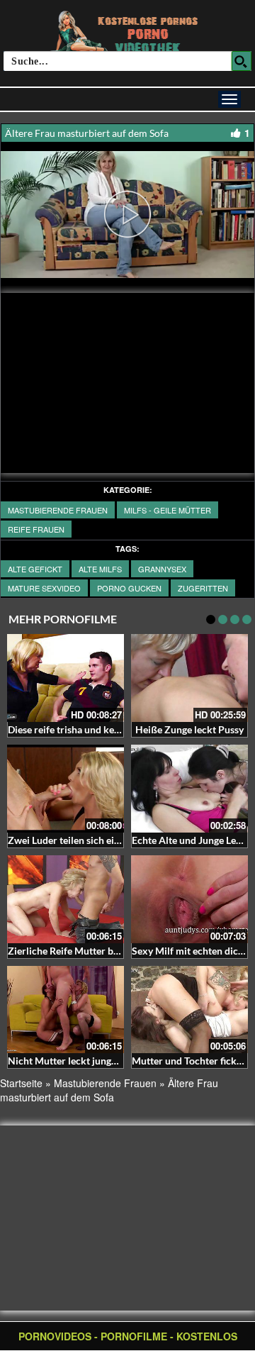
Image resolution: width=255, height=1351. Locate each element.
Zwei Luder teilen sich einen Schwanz (90, 840)
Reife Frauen (36, 529)
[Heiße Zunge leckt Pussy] (189, 678)
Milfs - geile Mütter (167, 510)
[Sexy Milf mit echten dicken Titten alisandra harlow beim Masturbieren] (189, 899)
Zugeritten (203, 588)
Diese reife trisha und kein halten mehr (93, 729)
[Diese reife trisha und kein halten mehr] (65, 678)
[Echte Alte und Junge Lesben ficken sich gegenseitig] (189, 789)
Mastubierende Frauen (58, 510)
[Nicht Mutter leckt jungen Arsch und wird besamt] (65, 1010)
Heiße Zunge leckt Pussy (189, 729)
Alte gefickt (35, 568)
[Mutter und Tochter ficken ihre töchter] (189, 1010)
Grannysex (162, 568)
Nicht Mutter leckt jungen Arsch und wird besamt (117, 1061)
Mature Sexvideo (44, 588)
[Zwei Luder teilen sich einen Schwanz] (65, 789)
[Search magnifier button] (241, 61)
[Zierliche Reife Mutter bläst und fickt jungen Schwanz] (65, 899)
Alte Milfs (100, 568)
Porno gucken (129, 588)
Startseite (21, 1083)
